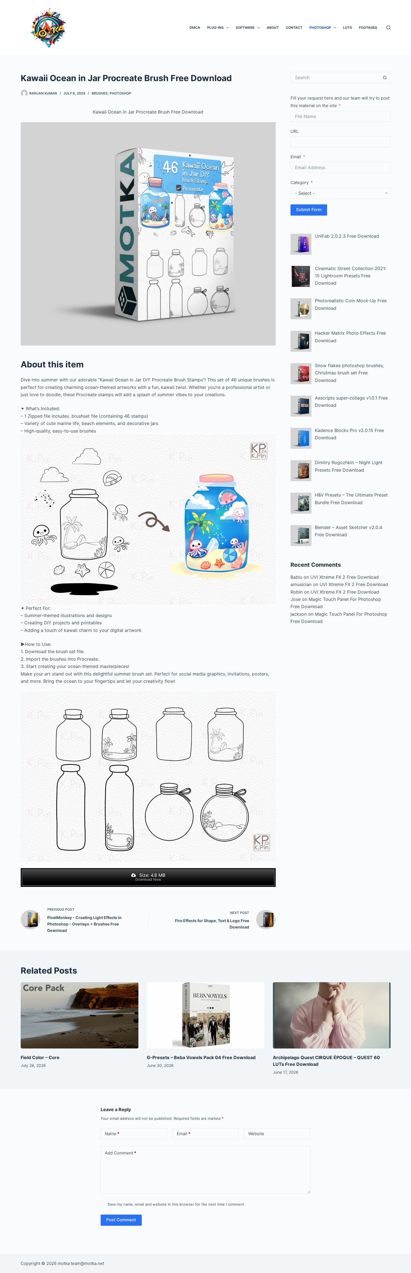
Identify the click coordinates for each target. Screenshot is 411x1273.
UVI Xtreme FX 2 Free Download (344, 577)
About (273, 27)
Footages (368, 27)
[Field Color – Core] (79, 1015)
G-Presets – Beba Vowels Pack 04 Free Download (201, 1057)
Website (256, 1133)
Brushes (100, 93)
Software (245, 27)
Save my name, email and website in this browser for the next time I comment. (176, 1204)
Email (295, 156)
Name (112, 1133)
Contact (294, 27)
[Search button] (385, 77)
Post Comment (121, 1219)
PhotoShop (320, 27)
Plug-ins (215, 27)
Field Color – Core (40, 1057)
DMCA (195, 27)
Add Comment (120, 1153)
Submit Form (309, 209)
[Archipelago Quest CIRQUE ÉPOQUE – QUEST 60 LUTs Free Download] (332, 1015)
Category (299, 182)
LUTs (347, 27)
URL (294, 131)
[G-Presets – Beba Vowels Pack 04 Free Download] (205, 1015)
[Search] (388, 27)
